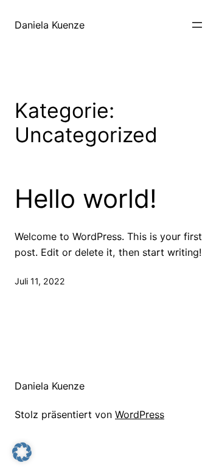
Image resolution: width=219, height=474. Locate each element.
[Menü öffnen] (197, 25)
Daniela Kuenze (50, 25)
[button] (22, 452)
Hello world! (86, 199)
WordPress (139, 414)
